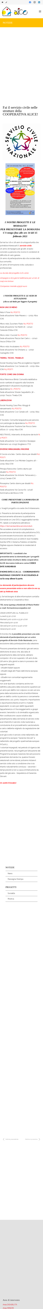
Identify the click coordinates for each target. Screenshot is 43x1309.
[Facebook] (30, 2)
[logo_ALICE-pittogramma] (6, 11)
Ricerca (11, 899)
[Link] (2, 2)
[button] (40, 11)
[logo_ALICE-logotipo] (20, 11)
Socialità (11, 893)
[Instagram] (34, 2)
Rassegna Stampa (15, 879)
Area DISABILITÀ (10, 1305)
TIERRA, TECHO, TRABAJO (12, 358)
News (10, 873)
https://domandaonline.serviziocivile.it (16, 526)
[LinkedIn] (39, 2)
